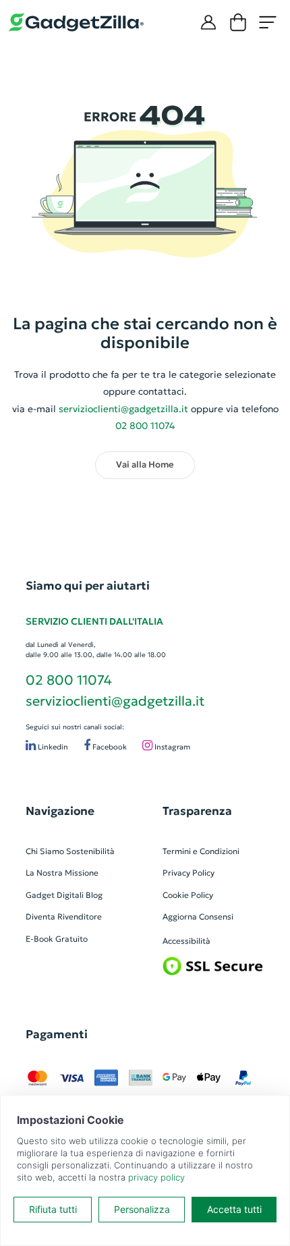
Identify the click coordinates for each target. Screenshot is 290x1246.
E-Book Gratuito (57, 939)
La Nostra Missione (62, 873)
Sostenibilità (90, 851)
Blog (94, 895)
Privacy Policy (188, 873)
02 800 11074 (69, 680)
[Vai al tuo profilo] (208, 22)
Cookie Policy (188, 895)
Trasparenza (197, 810)
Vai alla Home (145, 464)
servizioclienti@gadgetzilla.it (123, 409)
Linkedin (52, 747)
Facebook (108, 747)
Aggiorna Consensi (198, 916)
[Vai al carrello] (238, 22)
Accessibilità (186, 941)
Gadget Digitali (55, 895)
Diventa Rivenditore (64, 916)
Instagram (171, 747)
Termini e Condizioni (201, 851)
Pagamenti (57, 1034)
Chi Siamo (45, 851)
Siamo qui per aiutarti (88, 585)
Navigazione (60, 810)
